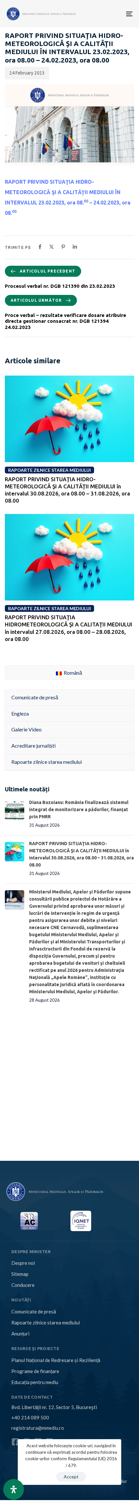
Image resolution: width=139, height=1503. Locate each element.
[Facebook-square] (15, 1442)
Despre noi (23, 1263)
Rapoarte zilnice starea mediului (45, 1322)
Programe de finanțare (35, 1371)
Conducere (23, 1285)
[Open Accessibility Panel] (13, 1489)
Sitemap (19, 1274)
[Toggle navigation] (101, 14)
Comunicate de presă (33, 1311)
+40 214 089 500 (30, 1417)
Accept (71, 1476)
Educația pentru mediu (34, 1382)
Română (72, 673)
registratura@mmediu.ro (37, 1428)
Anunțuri (20, 1333)
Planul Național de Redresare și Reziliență (55, 1360)
